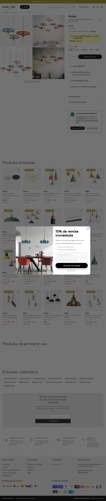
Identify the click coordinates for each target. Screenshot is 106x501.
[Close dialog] (88, 228)
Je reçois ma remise (71, 266)
